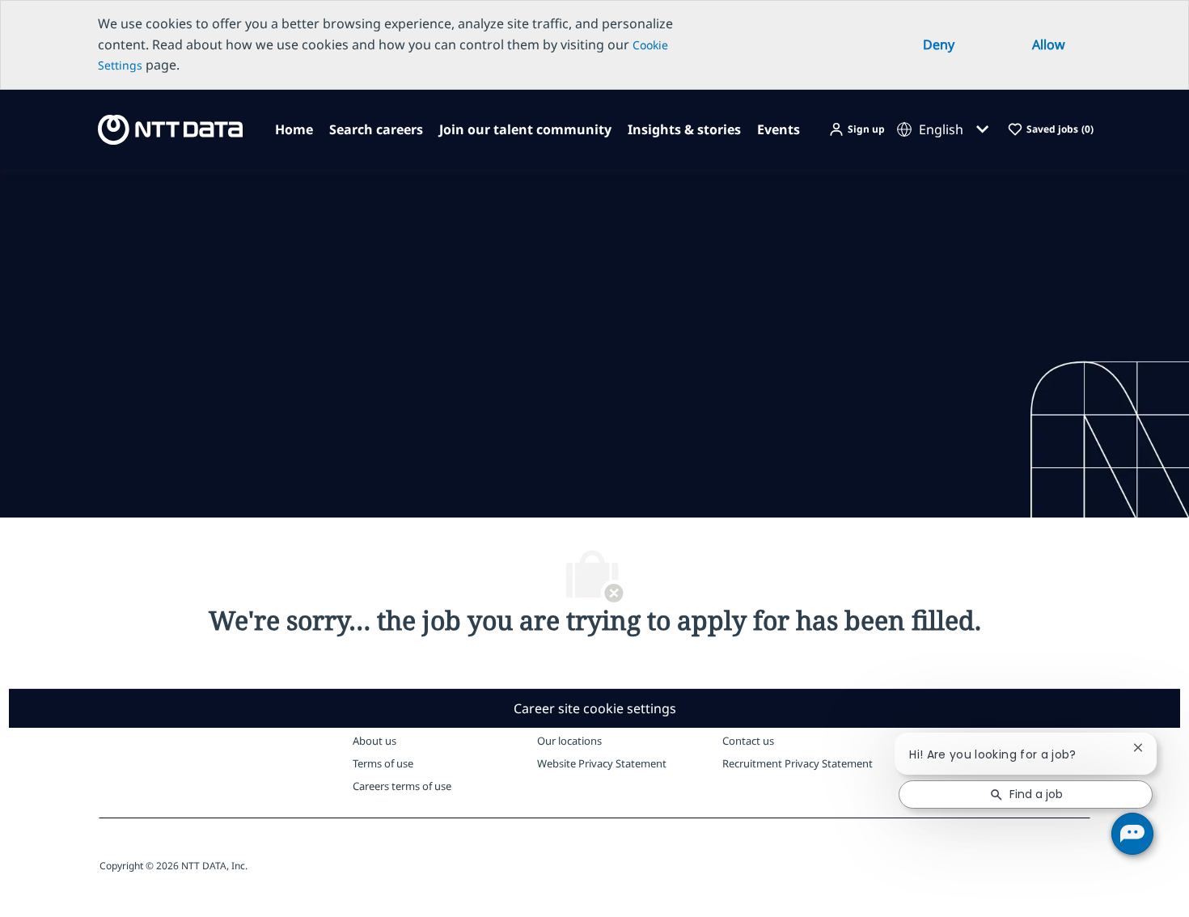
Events (778, 129)
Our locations (569, 740)
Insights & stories (684, 129)
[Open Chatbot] (1132, 834)
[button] (856, 129)
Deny (938, 44)
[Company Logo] (165, 128)
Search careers (376, 129)
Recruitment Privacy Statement (797, 763)
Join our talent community (525, 129)
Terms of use (383, 763)
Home (294, 129)
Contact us (748, 740)
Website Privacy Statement (601, 763)
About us (374, 740)
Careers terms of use (402, 786)
